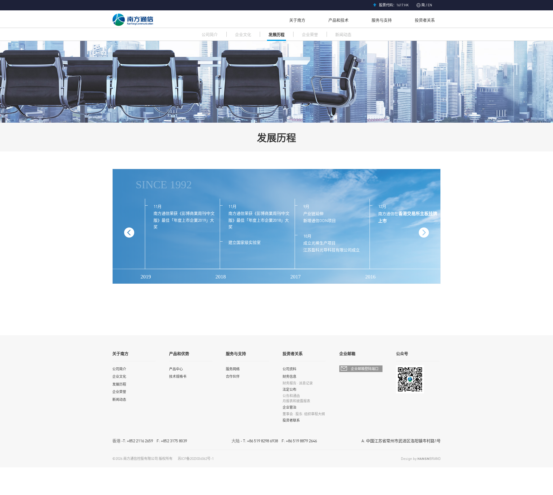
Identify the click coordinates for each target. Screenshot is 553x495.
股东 (299, 414)
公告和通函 (291, 396)
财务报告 (289, 383)
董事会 (288, 414)
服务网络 (233, 369)
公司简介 (210, 34)
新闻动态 (343, 34)
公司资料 (289, 369)
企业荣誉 (310, 34)
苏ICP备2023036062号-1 (196, 458)
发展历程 (276, 34)
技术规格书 (177, 376)
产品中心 (176, 369)
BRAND (429, 458)
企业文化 (243, 34)
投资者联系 (291, 420)
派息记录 (306, 383)
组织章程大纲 (314, 414)
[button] (424, 232)
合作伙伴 (233, 376)
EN (429, 5)
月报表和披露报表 (296, 401)
